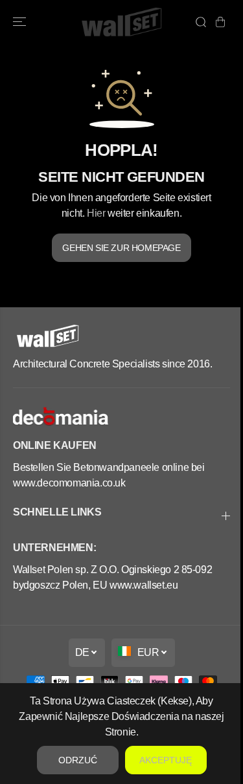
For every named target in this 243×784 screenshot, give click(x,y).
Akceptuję (165, 760)
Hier (96, 213)
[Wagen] (220, 22)
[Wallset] (121, 22)
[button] (21, 22)
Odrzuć (77, 760)
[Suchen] (201, 22)
